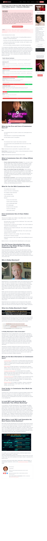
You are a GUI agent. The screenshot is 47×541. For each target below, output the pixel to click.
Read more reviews (6, 66)
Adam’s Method (7, 366)
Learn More (40, 75)
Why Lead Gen (4, 32)
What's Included (17, 29)
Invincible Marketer (7, 360)
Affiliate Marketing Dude (8, 376)
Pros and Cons (8, 29)
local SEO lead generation (23, 461)
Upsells (22, 29)
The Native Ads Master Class (9, 370)
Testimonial (26, 29)
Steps (13, 29)
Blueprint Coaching (7, 382)
